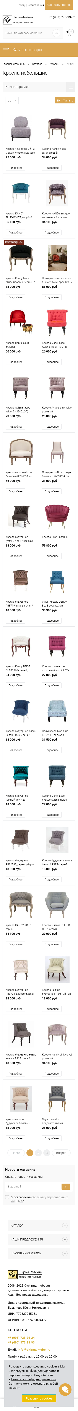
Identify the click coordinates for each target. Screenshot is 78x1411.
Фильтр (68, 100)
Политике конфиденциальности (33, 1379)
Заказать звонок (59, 4)
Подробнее (15, 167)
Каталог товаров (27, 49)
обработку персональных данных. (39, 1198)
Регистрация (36, 5)
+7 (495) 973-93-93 (21, 1342)
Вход (21, 5)
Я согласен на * (39, 1198)
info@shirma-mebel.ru (34, 1349)
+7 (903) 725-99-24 (21, 1337)
